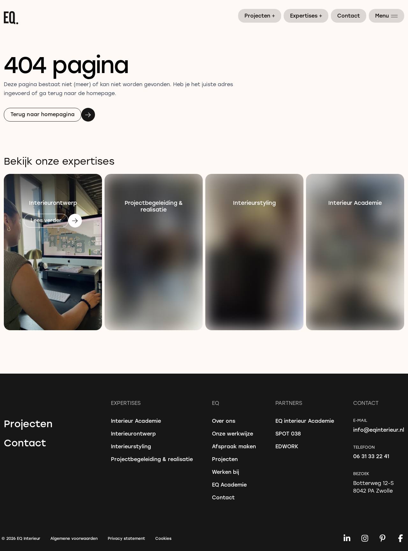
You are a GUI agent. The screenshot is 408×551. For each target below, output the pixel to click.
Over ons (223, 420)
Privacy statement (126, 538)
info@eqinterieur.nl (378, 429)
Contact (348, 15)
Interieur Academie (136, 420)
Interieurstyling (131, 446)
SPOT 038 (288, 433)
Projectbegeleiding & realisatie (152, 459)
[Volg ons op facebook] (400, 538)
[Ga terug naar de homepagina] (204, 17)
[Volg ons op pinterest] (382, 538)
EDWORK (286, 446)
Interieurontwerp (133, 433)
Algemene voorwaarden (74, 538)
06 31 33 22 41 (371, 456)
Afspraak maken (234, 446)
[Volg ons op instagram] (364, 538)
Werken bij (225, 471)
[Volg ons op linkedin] (346, 538)
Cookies (163, 538)
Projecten (259, 15)
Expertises (306, 15)
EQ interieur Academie (304, 420)
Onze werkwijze (232, 433)
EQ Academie (229, 484)
